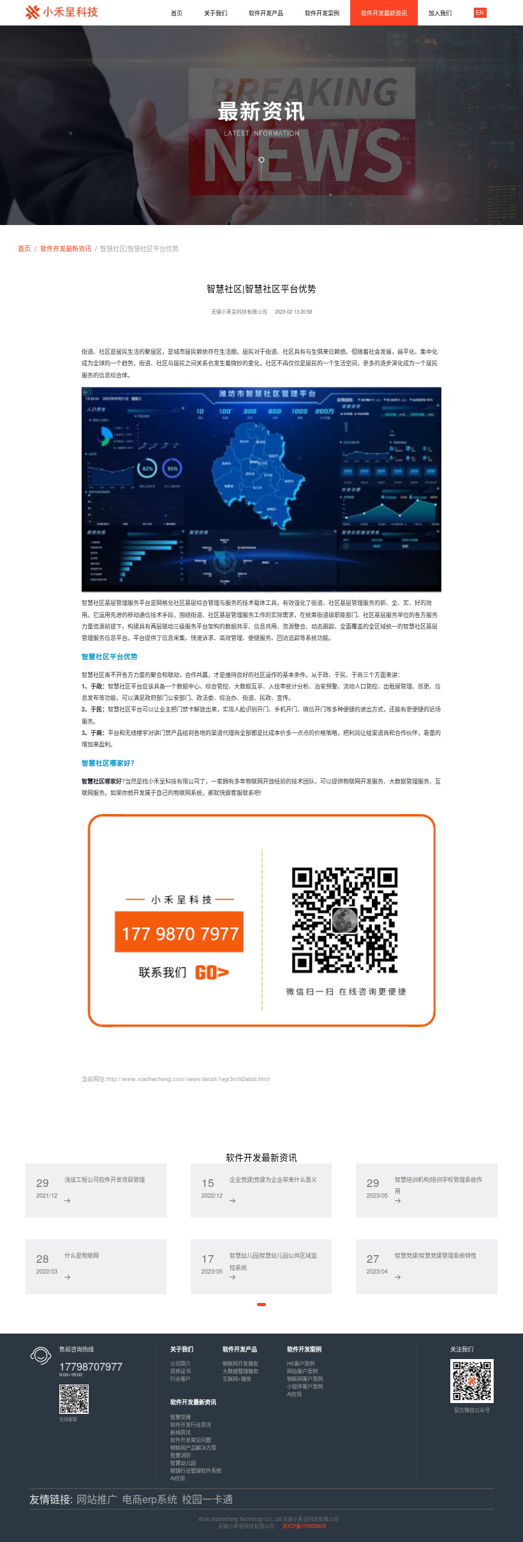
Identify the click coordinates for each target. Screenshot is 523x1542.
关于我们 (181, 1349)
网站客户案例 (302, 1370)
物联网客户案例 (305, 1378)
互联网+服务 (237, 1378)
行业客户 (180, 1378)
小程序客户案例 (305, 1386)
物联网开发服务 (240, 1363)
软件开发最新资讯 (65, 248)
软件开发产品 (240, 1349)
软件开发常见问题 (190, 1439)
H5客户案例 (300, 1363)
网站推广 (97, 1499)
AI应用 (294, 1393)
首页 (24, 248)
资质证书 (180, 1370)
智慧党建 (180, 1416)
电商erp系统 (149, 1499)
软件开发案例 (304, 1349)
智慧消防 (180, 1454)
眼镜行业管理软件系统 (195, 1470)
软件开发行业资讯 (190, 1424)
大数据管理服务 (240, 1370)
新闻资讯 (180, 1432)
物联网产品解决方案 (193, 1447)
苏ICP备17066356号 (305, 1525)
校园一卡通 (207, 1499)
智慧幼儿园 (183, 1462)
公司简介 (180, 1363)
